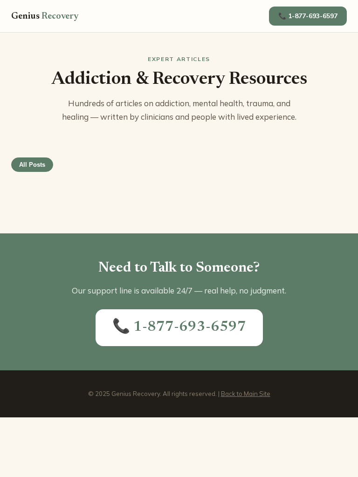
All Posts (32, 164)
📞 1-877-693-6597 (307, 16)
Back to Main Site (245, 393)
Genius (45, 16)
